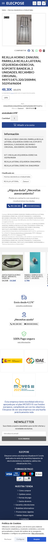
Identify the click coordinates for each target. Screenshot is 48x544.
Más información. (37, 533)
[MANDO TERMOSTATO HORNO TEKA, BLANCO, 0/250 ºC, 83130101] (35, 262)
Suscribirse (24, 439)
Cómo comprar (25, 490)
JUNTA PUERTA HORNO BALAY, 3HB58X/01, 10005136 (11, 276)
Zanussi (19, 235)
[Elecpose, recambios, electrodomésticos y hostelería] (15, 3)
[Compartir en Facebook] (28, 50)
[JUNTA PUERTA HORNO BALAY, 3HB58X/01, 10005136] (12, 262)
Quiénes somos (25, 494)
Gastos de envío (25, 501)
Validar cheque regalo (25, 515)
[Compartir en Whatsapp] (36, 50)
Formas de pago (25, 497)
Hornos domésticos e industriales (21, 233)
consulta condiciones (24, 306)
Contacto (25, 519)
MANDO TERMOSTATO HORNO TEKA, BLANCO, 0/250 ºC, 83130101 (33, 276)
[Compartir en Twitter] (32, 50)
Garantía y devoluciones (24, 505)
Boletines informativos (25, 508)
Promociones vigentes (25, 512)
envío (12, 93)
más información (24, 342)
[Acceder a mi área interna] (39, 3)
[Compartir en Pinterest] (40, 50)
